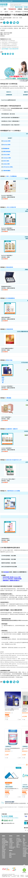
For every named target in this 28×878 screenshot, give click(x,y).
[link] (9, 869)
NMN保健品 (6, 572)
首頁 (5, 9)
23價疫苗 (10, 840)
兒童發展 (3, 856)
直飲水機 (18, 838)
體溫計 (10, 855)
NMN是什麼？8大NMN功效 (8, 40)
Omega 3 (24, 844)
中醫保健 (3, 855)
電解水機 (18, 847)
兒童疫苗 (10, 838)
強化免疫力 (25, 847)
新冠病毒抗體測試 (5, 841)
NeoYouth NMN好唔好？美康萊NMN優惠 (12, 578)
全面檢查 (3, 838)
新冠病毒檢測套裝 (5, 842)
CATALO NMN (6, 154)
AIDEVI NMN (6, 160)
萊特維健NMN (6, 148)
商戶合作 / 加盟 (16, 875)
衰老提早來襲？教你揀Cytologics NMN (12, 577)
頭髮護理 (24, 855)
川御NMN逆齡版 (6, 170)
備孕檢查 (3, 847)
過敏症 (3, 848)
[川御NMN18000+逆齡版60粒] (10, 509)
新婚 (9, 876)
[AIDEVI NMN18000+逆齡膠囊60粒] (7, 413)
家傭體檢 (3, 851)
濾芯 (17, 845)
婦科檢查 (3, 839)
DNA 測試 (3, 852)
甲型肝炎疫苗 (11, 842)
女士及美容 (25, 849)
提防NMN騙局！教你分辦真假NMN (10, 48)
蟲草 (23, 841)
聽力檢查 (3, 854)
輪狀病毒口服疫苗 (12, 847)
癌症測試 (3, 850)
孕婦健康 (24, 856)
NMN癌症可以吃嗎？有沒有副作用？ (10, 47)
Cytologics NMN (7, 157)
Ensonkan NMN (6, 141)
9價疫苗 (10, 839)
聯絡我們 (22, 875)
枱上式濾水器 (18, 839)
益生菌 (24, 840)
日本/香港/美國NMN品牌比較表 (9, 45)
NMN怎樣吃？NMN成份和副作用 (9, 42)
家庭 (18, 876)
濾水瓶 (17, 843)
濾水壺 (17, 842)
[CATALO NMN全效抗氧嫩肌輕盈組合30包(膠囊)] (10, 283)
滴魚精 (24, 843)
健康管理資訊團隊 (7, 17)
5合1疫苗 (10, 843)
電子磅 (10, 856)
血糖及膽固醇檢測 (12, 854)
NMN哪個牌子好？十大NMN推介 (9, 44)
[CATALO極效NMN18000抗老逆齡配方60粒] (10, 344)
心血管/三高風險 (5, 844)
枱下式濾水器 (18, 840)
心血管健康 (25, 852)
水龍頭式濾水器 (19, 841)
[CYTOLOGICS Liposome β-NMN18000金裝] (7, 375)
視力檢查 (3, 853)
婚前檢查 (3, 845)
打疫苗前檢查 (4, 840)
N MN (12, 11)
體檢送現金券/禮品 (19, 7)
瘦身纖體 (24, 850)
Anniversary (13, 876)
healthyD (22, 876)
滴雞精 (24, 839)
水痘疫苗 (10, 845)
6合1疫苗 (10, 844)
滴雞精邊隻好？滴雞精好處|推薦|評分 (11, 580)
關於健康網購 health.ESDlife (7, 875)
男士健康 (3, 843)
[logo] (4, 7)
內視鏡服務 (4, 849)
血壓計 (10, 852)
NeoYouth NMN (6, 144)
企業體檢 (3, 858)
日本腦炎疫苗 (11, 848)
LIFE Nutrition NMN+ (8, 167)
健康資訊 (6, 11)
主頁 (1, 11)
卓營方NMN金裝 (6, 151)
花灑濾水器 (18, 844)
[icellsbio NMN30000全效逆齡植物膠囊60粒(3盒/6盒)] (7, 444)
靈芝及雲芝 (25, 842)
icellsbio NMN (6, 164)
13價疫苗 (10, 841)
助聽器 (10, 857)
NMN (24, 838)
